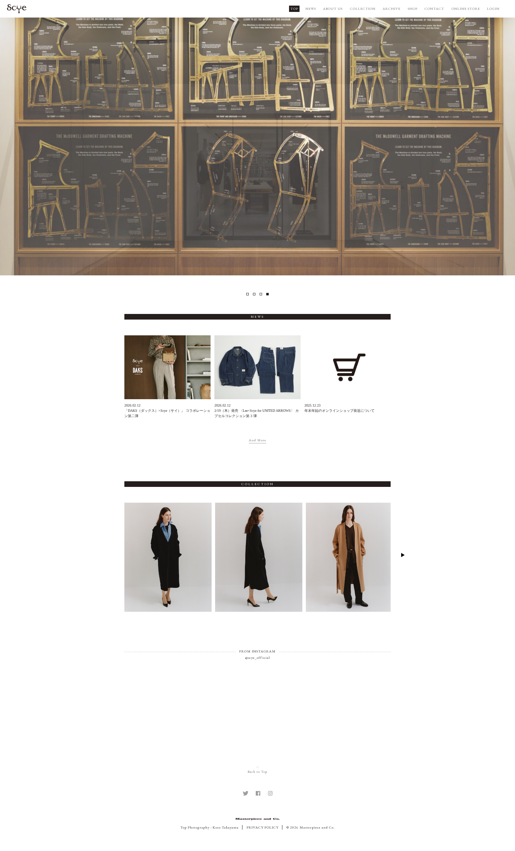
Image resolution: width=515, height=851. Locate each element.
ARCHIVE (391, 8)
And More (257, 440)
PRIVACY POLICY (263, 827)
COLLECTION (363, 8)
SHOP (413, 8)
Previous (112, 555)
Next (403, 555)
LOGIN (493, 8)
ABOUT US (333, 8)
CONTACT (434, 8)
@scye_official (257, 657)
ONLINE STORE (466, 8)
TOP (294, 8)
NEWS (310, 8)
